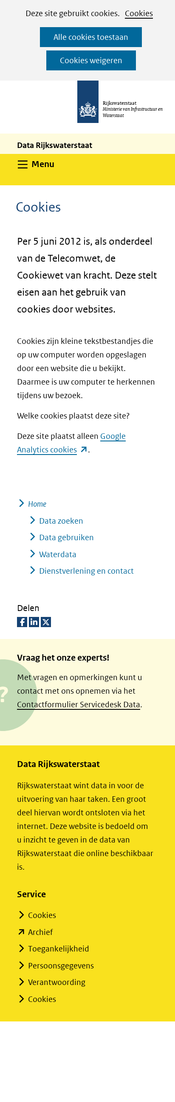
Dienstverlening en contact (86, 571)
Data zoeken (61, 521)
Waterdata (57, 554)
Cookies (139, 13)
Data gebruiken (66, 537)
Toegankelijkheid (58, 949)
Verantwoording (56, 982)
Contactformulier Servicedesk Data (78, 704)
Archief (40, 932)
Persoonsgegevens (61, 966)
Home (37, 504)
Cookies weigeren (91, 60)
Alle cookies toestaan (91, 37)
